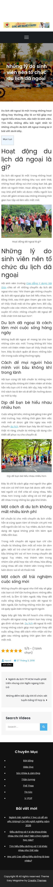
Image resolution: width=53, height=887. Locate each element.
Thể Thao (28, 785)
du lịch (14, 426)
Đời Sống (7, 665)
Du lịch (29, 623)
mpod (8, 660)
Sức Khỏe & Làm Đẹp (28, 773)
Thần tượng (28, 779)
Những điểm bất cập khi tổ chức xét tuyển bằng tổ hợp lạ (26, 698)
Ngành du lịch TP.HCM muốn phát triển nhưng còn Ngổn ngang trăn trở (26, 683)
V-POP (28, 798)
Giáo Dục (28, 767)
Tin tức (28, 792)
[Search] (43, 727)
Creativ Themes (37, 880)
